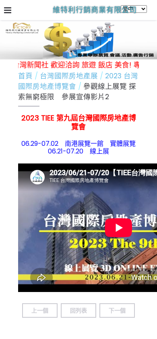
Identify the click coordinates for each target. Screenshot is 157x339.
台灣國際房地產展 (70, 76)
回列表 (78, 310)
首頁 (25, 76)
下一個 (117, 310)
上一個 (39, 310)
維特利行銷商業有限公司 (95, 10)
